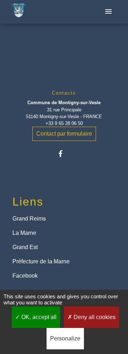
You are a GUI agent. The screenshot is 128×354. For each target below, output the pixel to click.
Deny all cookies (94, 317)
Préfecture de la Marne (41, 261)
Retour (64, 49)
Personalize (65, 338)
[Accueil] (18, 11)
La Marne (24, 233)
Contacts (64, 93)
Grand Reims (29, 219)
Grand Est (25, 247)
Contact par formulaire (64, 134)
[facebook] (64, 153)
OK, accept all (38, 317)
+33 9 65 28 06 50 (64, 123)
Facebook (25, 276)
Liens (27, 201)
